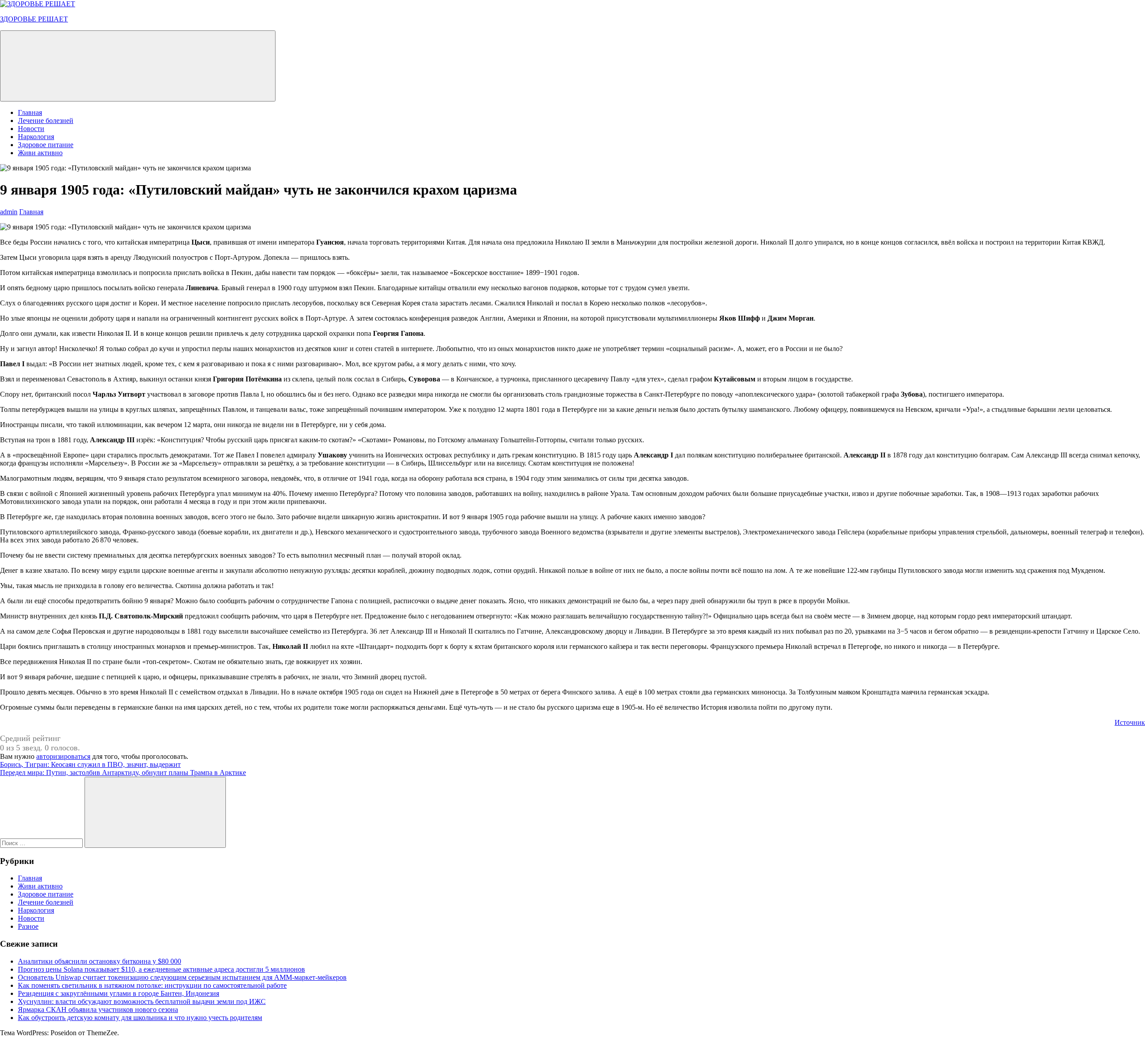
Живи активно (40, 153)
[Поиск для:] (42, 843)
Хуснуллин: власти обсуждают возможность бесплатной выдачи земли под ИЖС (142, 1001)
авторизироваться (63, 756)
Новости (31, 128)
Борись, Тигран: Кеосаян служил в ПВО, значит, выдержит (90, 764)
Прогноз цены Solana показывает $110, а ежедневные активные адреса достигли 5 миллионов (161, 969)
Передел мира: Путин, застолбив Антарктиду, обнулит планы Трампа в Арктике (123, 772)
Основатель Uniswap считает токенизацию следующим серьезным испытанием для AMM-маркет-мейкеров (182, 977)
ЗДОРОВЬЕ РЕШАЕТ (34, 19)
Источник (1130, 722)
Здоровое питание (45, 144)
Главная (30, 112)
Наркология (36, 136)
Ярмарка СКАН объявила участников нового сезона (98, 1009)
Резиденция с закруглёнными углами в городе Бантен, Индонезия (118, 993)
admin (8, 212)
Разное (28, 926)
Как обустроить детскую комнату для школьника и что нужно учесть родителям (140, 1017)
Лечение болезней (45, 120)
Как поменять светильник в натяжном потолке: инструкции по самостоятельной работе (152, 985)
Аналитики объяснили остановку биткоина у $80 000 (99, 961)
